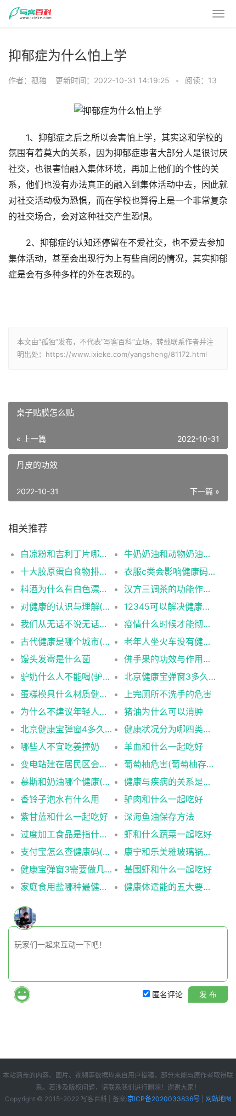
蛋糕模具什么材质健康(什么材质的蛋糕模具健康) (67, 694)
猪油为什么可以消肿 (163, 711)
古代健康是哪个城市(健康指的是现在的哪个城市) (67, 641)
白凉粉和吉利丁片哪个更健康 (67, 553)
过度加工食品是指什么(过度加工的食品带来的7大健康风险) (67, 834)
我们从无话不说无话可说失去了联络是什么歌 (67, 623)
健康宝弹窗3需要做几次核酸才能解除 (67, 869)
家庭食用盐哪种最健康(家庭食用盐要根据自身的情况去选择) (67, 886)
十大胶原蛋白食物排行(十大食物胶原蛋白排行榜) (67, 571)
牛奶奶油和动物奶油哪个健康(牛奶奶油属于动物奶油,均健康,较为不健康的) (170, 553)
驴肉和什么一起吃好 (163, 799)
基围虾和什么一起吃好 (168, 869)
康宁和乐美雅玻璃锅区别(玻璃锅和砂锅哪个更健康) (170, 851)
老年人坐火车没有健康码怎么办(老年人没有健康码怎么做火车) (170, 641)
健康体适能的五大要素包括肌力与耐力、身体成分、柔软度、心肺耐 (170, 886)
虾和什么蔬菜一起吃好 (168, 834)
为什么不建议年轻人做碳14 (67, 711)
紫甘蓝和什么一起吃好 (64, 816)
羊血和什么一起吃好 (163, 746)
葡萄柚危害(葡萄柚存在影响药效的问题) (170, 764)
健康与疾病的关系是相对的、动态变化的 (170, 781)
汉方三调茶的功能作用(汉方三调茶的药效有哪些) (170, 588)
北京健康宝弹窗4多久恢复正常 (67, 729)
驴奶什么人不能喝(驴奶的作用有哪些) (67, 676)
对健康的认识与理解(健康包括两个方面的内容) (67, 606)
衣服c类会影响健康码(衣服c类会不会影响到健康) (170, 571)
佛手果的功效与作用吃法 (170, 659)
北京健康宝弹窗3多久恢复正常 (170, 676)
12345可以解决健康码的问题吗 (170, 606)
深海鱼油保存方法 (159, 816)
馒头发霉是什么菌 (55, 659)
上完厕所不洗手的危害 (168, 694)
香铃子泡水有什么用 (59, 799)
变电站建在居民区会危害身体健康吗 (67, 764)
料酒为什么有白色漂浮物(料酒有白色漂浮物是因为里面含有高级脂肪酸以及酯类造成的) (67, 588)
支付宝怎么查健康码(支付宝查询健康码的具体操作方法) (67, 851)
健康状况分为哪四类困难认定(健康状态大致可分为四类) (170, 729)
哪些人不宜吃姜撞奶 (59, 746)
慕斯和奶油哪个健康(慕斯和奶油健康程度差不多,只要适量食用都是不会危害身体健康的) (67, 781)
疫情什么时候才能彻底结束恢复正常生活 (170, 623)
